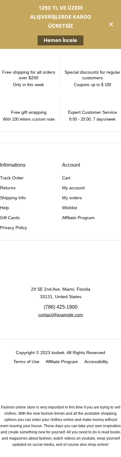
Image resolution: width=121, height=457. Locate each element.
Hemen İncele (60, 40)
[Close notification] (111, 24)
